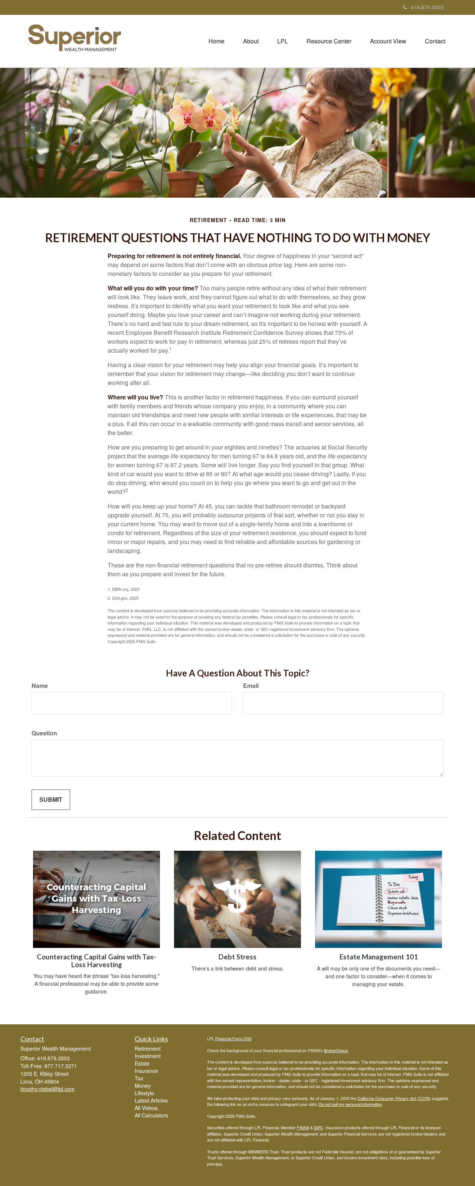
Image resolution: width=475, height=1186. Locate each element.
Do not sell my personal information (350, 1104)
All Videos (146, 1107)
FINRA (303, 1127)
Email (251, 686)
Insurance (146, 1070)
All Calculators (151, 1115)
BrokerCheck (336, 1050)
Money (143, 1085)
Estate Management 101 (379, 957)
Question (44, 733)
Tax (139, 1078)
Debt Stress (237, 957)
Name (40, 686)
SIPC (318, 1127)
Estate (142, 1063)
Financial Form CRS (233, 1038)
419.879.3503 (427, 7)
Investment (148, 1056)
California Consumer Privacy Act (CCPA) (394, 1098)
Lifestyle (144, 1093)
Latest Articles (151, 1100)
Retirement (148, 1048)
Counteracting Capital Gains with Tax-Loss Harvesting (96, 961)
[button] (251, 41)
